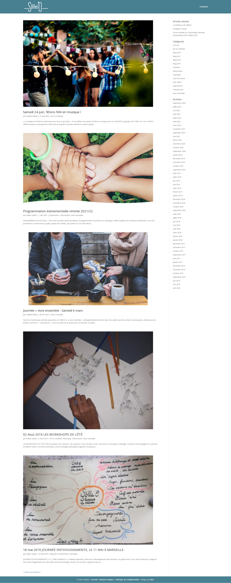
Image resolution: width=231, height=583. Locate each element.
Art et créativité (57, 116)
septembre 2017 (179, 255)
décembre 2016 (179, 266)
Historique (67, 438)
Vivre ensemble (77, 215)
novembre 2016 (179, 269)
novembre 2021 (179, 129)
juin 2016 (176, 281)
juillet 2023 (177, 107)
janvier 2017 (177, 262)
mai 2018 (176, 225)
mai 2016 (176, 284)
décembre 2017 (179, 244)
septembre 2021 (179, 133)
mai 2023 (176, 110)
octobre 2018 (178, 207)
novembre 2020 (179, 144)
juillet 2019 (177, 177)
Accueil (94, 579)
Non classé (177, 82)
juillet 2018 (177, 218)
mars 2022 (177, 125)
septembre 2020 (179, 151)
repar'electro (178, 86)
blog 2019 (54, 554)
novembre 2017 (179, 247)
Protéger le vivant (180, 29)
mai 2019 (176, 184)
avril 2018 (176, 229)
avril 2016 (176, 288)
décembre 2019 (179, 158)
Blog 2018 (177, 60)
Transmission (65, 215)
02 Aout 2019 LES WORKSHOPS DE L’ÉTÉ (53, 434)
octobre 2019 (178, 166)
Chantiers (176, 67)
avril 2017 (176, 258)
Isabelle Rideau (32, 116)
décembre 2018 (179, 199)
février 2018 (177, 236)
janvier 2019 (177, 195)
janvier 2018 (177, 240)
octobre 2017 (178, 251)
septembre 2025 (179, 103)
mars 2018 (177, 232)
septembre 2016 (179, 277)
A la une (176, 45)
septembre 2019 (179, 170)
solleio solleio (31, 215)
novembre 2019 (179, 162)
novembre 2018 (179, 203)
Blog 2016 (177, 52)
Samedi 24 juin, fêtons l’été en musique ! (52, 112)
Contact (204, 7)
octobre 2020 (178, 147)
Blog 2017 (177, 56)
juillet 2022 (177, 118)
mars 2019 (177, 188)
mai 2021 (176, 136)
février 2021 (177, 140)
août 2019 (177, 173)
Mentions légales (106, 579)
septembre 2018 (179, 210)
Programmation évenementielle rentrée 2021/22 (58, 211)
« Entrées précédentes (31, 572)
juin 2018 (176, 221)
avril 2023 (176, 114)
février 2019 (177, 192)
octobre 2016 (178, 273)
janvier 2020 (177, 155)
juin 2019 (176, 181)
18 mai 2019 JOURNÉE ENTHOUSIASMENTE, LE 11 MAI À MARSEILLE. (73, 550)
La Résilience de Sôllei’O (182, 25)
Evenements (54, 215)
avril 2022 (176, 121)
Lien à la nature (179, 78)
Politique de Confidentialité (127, 579)
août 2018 (177, 214)
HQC (152, 579)
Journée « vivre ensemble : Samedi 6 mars (53, 310)
